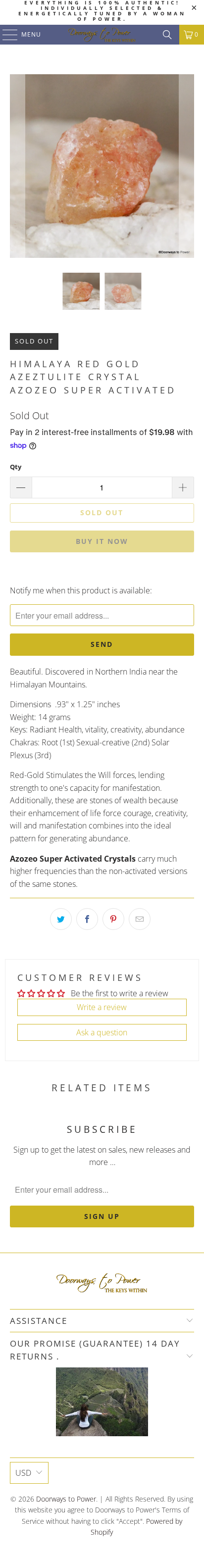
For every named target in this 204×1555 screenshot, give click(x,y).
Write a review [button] (102, 1007)
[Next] (187, 166)
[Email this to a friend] (140, 919)
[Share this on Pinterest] (113, 919)
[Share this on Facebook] (87, 919)
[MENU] (5, 35)
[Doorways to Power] (102, 35)
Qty (15, 466)
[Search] (167, 35)
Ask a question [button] (101, 1032)
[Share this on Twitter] (61, 919)
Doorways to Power (66, 1499)
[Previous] (17, 166)
